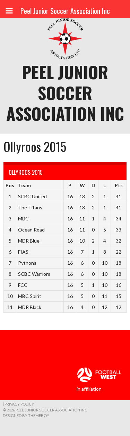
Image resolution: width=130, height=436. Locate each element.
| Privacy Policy (18, 404)
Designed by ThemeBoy (26, 415)
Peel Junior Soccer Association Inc (65, 93)
